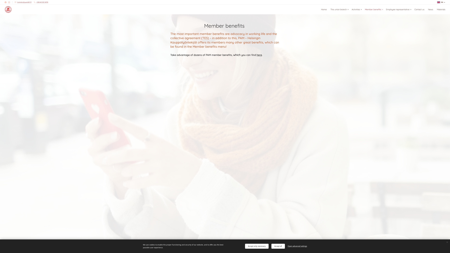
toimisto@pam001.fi (24, 2)
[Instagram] (9, 2)
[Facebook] (5, 2)
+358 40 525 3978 (42, 2)
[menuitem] (325, 9)
